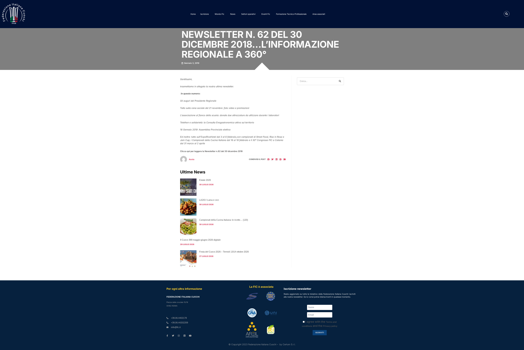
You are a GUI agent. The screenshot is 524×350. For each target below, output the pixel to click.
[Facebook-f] (167, 335)
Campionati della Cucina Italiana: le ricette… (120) (223, 220)
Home (193, 14)
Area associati (318, 14)
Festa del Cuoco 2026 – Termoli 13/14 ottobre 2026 (224, 252)
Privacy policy (330, 326)
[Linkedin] (184, 335)
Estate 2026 (205, 180)
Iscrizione (204, 14)
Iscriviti (319, 332)
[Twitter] (173, 335)
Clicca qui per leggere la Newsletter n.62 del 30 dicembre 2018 (211, 151)
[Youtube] (190, 335)
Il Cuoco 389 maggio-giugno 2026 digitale (200, 240)
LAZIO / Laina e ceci (209, 200)
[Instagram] (179, 335)
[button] (506, 14)
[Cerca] (340, 81)
